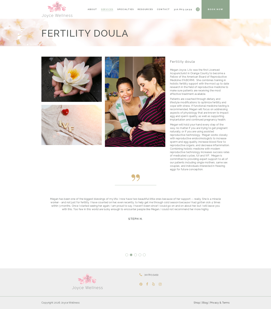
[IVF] (71, 125)
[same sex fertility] (135, 102)
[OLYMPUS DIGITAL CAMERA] (71, 79)
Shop (197, 302)
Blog (205, 302)
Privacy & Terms (220, 302)
